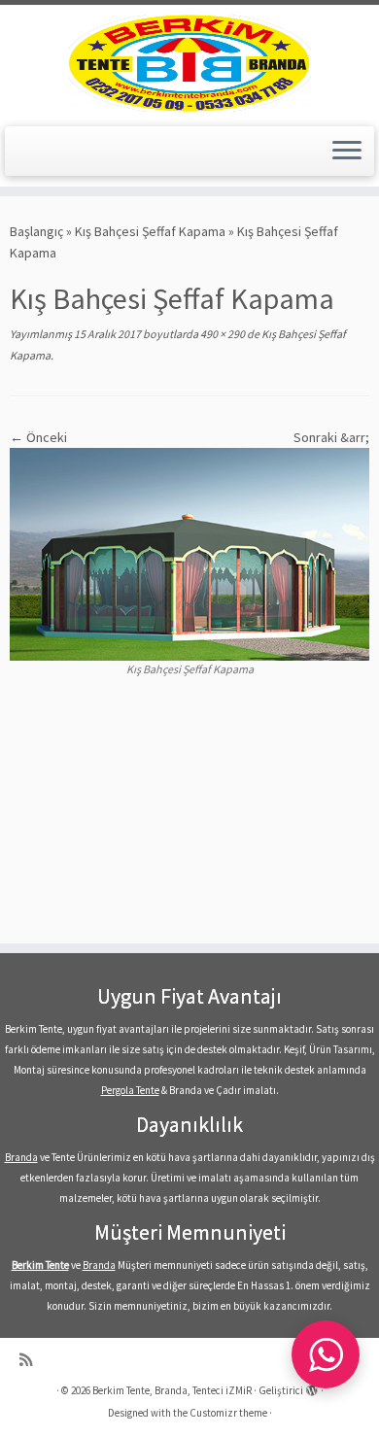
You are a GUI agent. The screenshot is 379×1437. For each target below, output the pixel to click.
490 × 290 (221, 333)
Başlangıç (36, 231)
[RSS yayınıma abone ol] (30, 1360)
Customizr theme (228, 1413)
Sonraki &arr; (331, 437)
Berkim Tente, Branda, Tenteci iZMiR (172, 1390)
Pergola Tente (130, 1090)
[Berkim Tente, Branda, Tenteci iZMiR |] (189, 63)
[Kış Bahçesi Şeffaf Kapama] (189, 553)
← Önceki (38, 437)
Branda (21, 1157)
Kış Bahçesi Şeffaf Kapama (150, 231)
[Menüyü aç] (347, 151)
